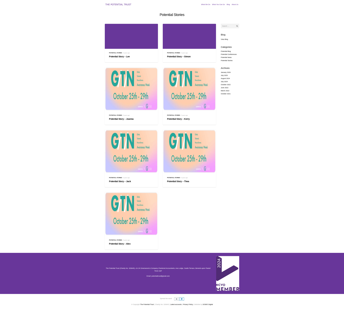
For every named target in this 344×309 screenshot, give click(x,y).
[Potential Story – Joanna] (131, 96)
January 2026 (226, 72)
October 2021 (226, 94)
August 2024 (225, 78)
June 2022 (224, 88)
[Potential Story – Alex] (131, 221)
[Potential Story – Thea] (189, 158)
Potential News (226, 57)
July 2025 (224, 75)
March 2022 (225, 91)
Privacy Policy (188, 304)
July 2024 (224, 81)
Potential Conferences (229, 54)
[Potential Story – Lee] (131, 43)
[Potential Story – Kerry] (189, 96)
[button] (239, 4)
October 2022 (226, 85)
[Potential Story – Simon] (189, 43)
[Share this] (181, 299)
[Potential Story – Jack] (131, 158)
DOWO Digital (208, 304)
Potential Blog (226, 51)
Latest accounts (176, 304)
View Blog (224, 39)
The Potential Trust (147, 304)
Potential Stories (227, 60)
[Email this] (176, 299)
